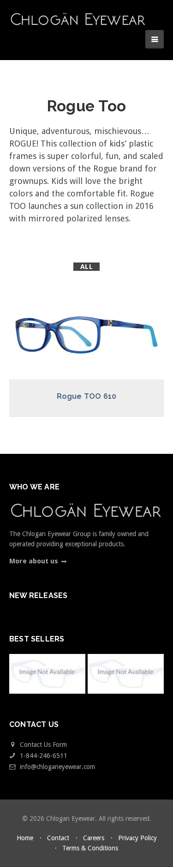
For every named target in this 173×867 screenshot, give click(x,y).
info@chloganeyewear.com (57, 766)
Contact (58, 838)
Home (25, 838)
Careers (93, 838)
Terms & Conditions (90, 848)
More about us (33, 561)
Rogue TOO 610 (87, 396)
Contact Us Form (42, 744)
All (86, 267)
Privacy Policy (137, 838)
